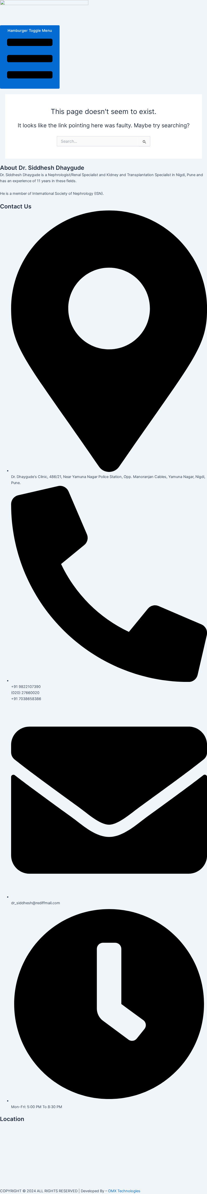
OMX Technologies (124, 1191)
